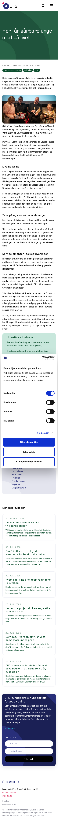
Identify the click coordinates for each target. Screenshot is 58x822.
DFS (9, 5)
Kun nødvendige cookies (29, 461)
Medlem (5, 801)
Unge (37, 70)
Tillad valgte (29, 452)
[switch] (50, 402)
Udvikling (28, 70)
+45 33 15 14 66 (9, 792)
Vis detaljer (43, 433)
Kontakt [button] (10, 782)
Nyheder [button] (10, 728)
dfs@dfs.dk (7, 796)
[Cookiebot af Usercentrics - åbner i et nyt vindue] (42, 358)
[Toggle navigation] (51, 6)
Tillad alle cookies (29, 442)
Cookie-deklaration (10, 804)
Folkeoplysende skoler (12, 70)
